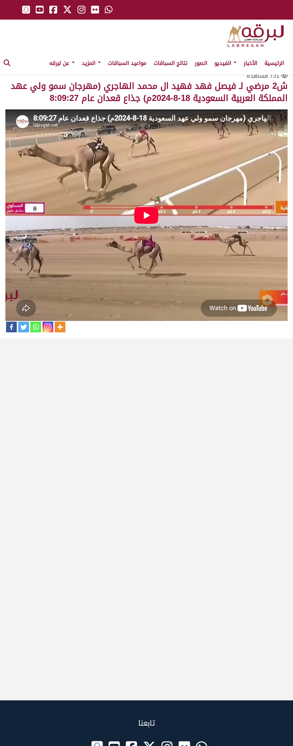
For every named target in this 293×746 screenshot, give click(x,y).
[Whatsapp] (35, 327)
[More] (60, 327)
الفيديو (223, 63)
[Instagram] (48, 327)
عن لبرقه (60, 63)
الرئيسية (274, 63)
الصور (201, 63)
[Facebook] (11, 327)
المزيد (89, 63)
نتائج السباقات (171, 63)
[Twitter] (23, 327)
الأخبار (250, 63)
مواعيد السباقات (127, 63)
